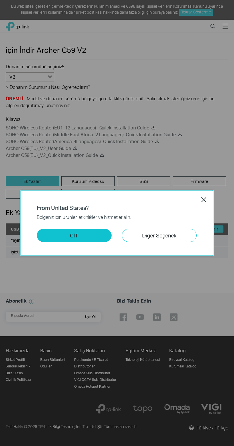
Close (204, 199)
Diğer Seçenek (159, 235)
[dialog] (117, 223)
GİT (74, 235)
